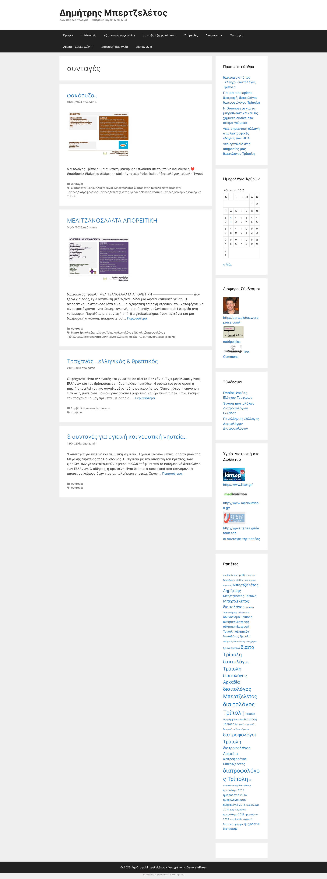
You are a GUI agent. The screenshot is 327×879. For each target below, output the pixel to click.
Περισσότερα (137, 318)
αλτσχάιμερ (251, 641)
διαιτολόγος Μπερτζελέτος (115, 187)
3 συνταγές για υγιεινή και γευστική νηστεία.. (127, 436)
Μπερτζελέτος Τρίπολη (125, 192)
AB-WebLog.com (175, 875)
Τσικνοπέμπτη (230, 612)
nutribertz (228, 575)
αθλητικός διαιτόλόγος (234, 641)
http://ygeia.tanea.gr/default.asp (241, 530)
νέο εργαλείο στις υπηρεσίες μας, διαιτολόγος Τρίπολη (239, 148)
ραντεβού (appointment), (159, 35)
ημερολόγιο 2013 (233, 790)
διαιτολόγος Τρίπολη (147, 187)
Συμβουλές (78, 408)
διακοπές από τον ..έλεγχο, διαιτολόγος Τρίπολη (239, 82)
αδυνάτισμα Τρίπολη (237, 617)
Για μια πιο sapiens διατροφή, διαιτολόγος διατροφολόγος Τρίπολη (241, 97)
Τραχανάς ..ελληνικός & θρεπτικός (112, 361)
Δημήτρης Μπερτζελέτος (113, 12)
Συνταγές (236, 35)
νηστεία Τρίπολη (162, 192)
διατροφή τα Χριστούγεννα (236, 729)
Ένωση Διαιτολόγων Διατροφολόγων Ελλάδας (239, 408)
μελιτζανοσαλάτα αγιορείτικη (121, 336)
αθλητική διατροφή (236, 622)
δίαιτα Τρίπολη (80, 332)
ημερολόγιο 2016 (234, 804)
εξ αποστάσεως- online (119, 35)
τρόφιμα (104, 408)
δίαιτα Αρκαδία (231, 648)
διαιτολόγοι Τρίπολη (84, 187)
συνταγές (77, 183)
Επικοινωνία (143, 46)
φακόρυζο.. (82, 95)
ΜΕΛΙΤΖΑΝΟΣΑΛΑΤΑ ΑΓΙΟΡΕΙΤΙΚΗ (112, 220)
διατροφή (238, 719)
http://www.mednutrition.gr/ (240, 505)
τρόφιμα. (77, 412)
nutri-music (88, 35)
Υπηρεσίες (191, 35)
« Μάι (227, 264)
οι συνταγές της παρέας (241, 539)
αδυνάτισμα (243, 612)
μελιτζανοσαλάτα (89, 336)
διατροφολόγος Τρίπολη (93, 192)
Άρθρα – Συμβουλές (76, 46)
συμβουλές (236, 819)
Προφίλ (68, 35)
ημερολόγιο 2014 (235, 795)
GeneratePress (197, 867)
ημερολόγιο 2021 (233, 814)
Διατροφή (212, 35)
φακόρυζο (180, 192)
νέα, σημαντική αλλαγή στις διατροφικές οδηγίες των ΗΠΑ (241, 133)
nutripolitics (240, 575)
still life (240, 580)
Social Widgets (149, 875)
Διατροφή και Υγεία (114, 46)
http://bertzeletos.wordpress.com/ (240, 320)
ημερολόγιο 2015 (234, 800)
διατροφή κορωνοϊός (245, 724)
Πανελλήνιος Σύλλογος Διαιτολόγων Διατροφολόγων (241, 423)
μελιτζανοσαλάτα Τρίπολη (158, 336)
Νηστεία (146, 192)
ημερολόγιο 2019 (238, 810)
